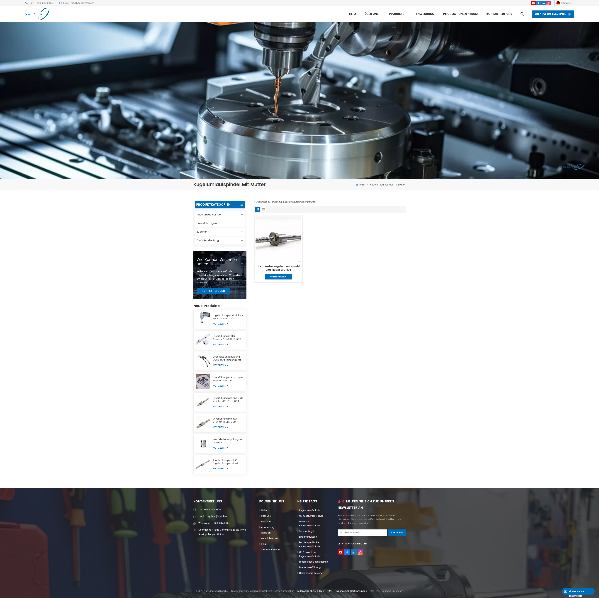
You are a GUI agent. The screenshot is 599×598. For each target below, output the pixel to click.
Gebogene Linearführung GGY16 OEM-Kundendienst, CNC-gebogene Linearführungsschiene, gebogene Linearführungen (227, 358)
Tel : (210, 510)
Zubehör (202, 232)
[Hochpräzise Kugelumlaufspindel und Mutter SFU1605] (278, 239)
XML (330, 591)
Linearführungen (207, 223)
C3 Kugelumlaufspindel (311, 516)
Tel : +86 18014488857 (41, 3)
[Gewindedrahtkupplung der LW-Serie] (203, 443)
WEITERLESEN (220, 324)
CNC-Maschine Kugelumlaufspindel (309, 554)
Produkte (397, 14)
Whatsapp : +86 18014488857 (214, 523)
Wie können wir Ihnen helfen (217, 262)
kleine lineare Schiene (311, 573)
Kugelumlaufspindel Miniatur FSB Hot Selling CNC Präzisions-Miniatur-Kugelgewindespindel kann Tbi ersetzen (228, 317)
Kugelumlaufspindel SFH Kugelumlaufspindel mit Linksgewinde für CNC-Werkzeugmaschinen (225, 462)
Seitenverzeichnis (306, 591)
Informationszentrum (460, 14)
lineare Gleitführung (310, 567)
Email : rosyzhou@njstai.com (78, 3)
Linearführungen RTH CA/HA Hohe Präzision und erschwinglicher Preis (228, 379)
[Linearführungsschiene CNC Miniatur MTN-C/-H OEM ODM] (203, 402)
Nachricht (266, 533)
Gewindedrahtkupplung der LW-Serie (227, 441)
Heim (352, 14)
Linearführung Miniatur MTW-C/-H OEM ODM (225, 420)
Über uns (372, 14)
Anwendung (425, 14)
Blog (263, 544)
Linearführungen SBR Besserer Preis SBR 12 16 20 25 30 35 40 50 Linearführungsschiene (227, 338)
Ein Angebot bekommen (550, 14)
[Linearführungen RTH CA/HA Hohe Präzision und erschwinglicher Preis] (203, 381)
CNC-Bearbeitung (208, 240)
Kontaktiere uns (499, 14)
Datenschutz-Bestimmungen (351, 591)
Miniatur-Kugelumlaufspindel (309, 523)
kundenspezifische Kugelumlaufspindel (309, 544)
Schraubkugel (306, 531)
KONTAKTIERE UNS (213, 291)
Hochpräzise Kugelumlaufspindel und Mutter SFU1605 (278, 268)
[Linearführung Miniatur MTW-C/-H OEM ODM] (203, 423)
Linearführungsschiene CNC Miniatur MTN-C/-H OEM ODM (228, 400)
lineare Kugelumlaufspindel (313, 562)
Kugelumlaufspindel (209, 215)
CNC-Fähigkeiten (270, 549)
